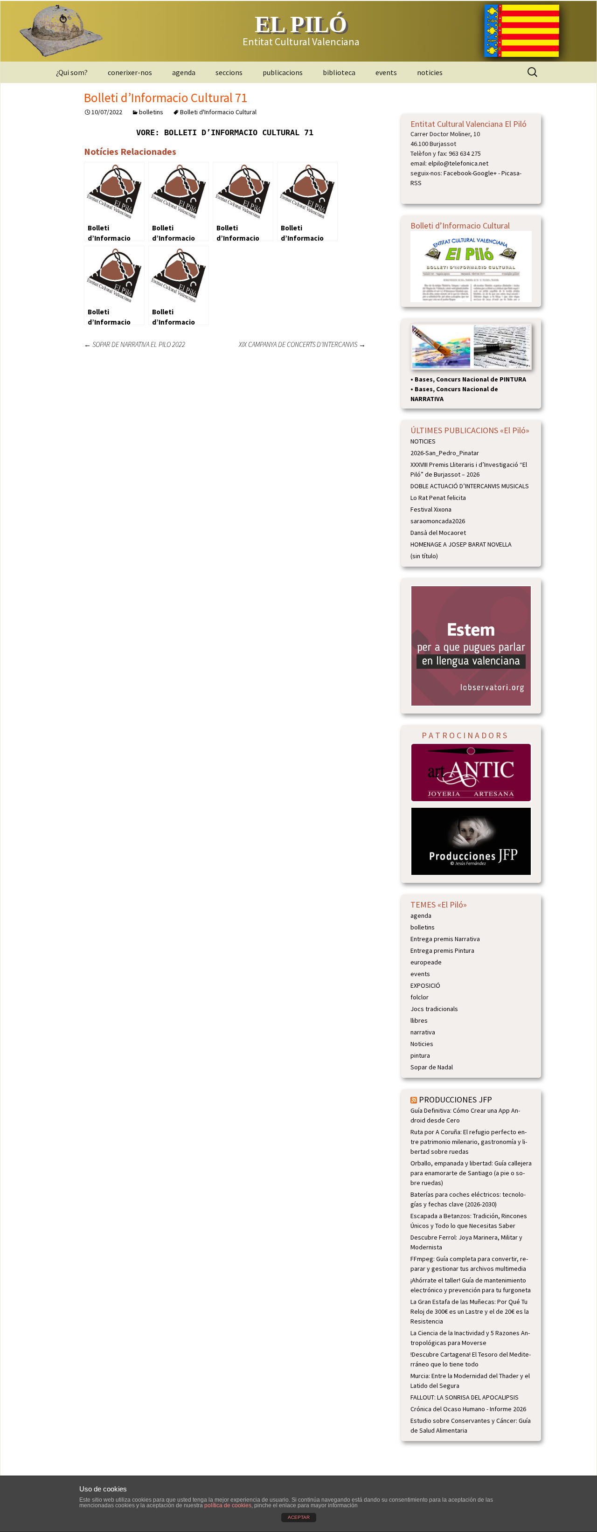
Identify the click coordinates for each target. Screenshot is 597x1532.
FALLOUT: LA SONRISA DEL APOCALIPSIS (464, 1397)
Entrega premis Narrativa (445, 939)
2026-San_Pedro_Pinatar (444, 453)
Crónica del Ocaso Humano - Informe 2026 (468, 1409)
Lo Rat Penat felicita (438, 497)
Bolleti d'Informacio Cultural (218, 112)
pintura (420, 1055)
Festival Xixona (430, 509)
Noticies (421, 1044)
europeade (426, 962)
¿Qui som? (72, 72)
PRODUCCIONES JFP (455, 1099)
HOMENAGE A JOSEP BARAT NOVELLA (461, 544)
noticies (430, 72)
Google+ (485, 173)
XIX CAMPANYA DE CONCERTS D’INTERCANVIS (302, 344)
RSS (416, 183)
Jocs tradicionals (434, 1009)
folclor (419, 997)
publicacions (283, 72)
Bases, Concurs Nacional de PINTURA (470, 379)
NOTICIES (423, 441)
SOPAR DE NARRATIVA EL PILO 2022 (134, 344)
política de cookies (227, 1505)
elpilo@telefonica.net (458, 163)
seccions (229, 72)
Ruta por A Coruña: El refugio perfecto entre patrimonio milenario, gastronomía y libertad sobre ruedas (468, 1142)
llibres (419, 1020)
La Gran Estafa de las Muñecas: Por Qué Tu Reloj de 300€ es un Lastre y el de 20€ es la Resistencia (469, 1311)
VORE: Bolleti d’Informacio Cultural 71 (224, 132)
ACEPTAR (299, 1517)
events (386, 72)
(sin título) (424, 556)
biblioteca (339, 72)
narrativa (422, 1032)
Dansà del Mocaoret (438, 532)
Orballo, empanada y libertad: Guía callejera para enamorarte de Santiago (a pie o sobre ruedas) (471, 1173)
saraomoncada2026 (437, 521)
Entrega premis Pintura (442, 950)
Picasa (510, 173)
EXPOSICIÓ (425, 985)
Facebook (457, 173)
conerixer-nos (130, 72)
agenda (183, 72)
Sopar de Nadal (431, 1067)
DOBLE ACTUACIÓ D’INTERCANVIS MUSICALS (469, 486)
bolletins (151, 112)
